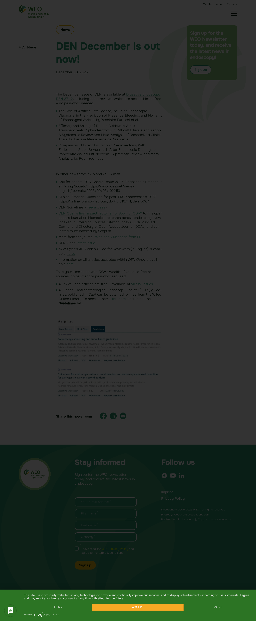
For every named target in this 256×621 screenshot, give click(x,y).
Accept (138, 607)
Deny (58, 607)
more (218, 607)
